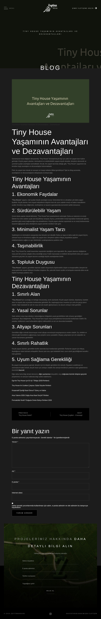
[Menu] (6, 8)
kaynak (21, 370)
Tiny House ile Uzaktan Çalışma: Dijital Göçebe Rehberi (31, 385)
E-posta (15, 482)
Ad (13, 471)
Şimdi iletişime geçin (83, 8)
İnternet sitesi (17, 493)
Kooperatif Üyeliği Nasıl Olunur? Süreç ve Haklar (29, 390)
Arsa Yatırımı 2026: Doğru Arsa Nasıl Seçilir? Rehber (30, 395)
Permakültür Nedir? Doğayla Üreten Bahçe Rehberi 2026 (32, 400)
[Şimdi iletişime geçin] (96, 8)
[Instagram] (50, 614)
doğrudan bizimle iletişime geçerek (74, 374)
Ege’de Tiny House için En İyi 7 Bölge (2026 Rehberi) (30, 380)
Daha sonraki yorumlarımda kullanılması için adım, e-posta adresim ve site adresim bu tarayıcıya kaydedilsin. (50, 506)
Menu (11, 8)
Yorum (15, 442)
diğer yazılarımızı (45, 374)
